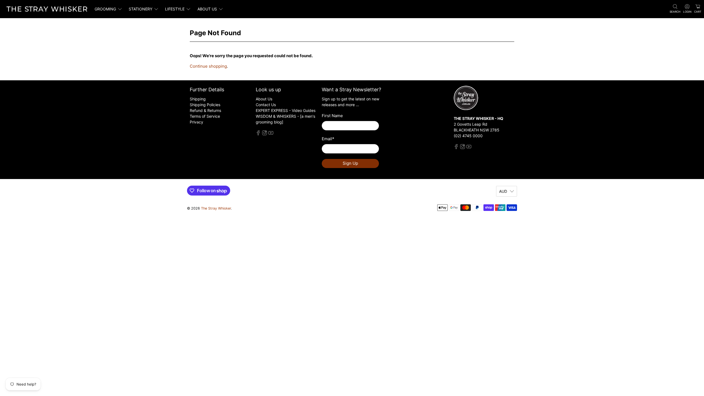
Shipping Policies (205, 104)
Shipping (198, 99)
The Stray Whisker (216, 208)
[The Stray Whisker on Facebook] (258, 133)
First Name (332, 115)
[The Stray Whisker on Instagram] (264, 133)
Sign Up (350, 163)
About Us (264, 99)
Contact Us (266, 104)
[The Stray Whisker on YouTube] (270, 133)
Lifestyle (175, 9)
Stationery (140, 9)
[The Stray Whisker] (47, 9)
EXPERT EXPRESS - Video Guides (285, 110)
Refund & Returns (205, 110)
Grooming (105, 9)
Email (328, 138)
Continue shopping (208, 66)
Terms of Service (205, 116)
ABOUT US (207, 9)
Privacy (196, 122)
